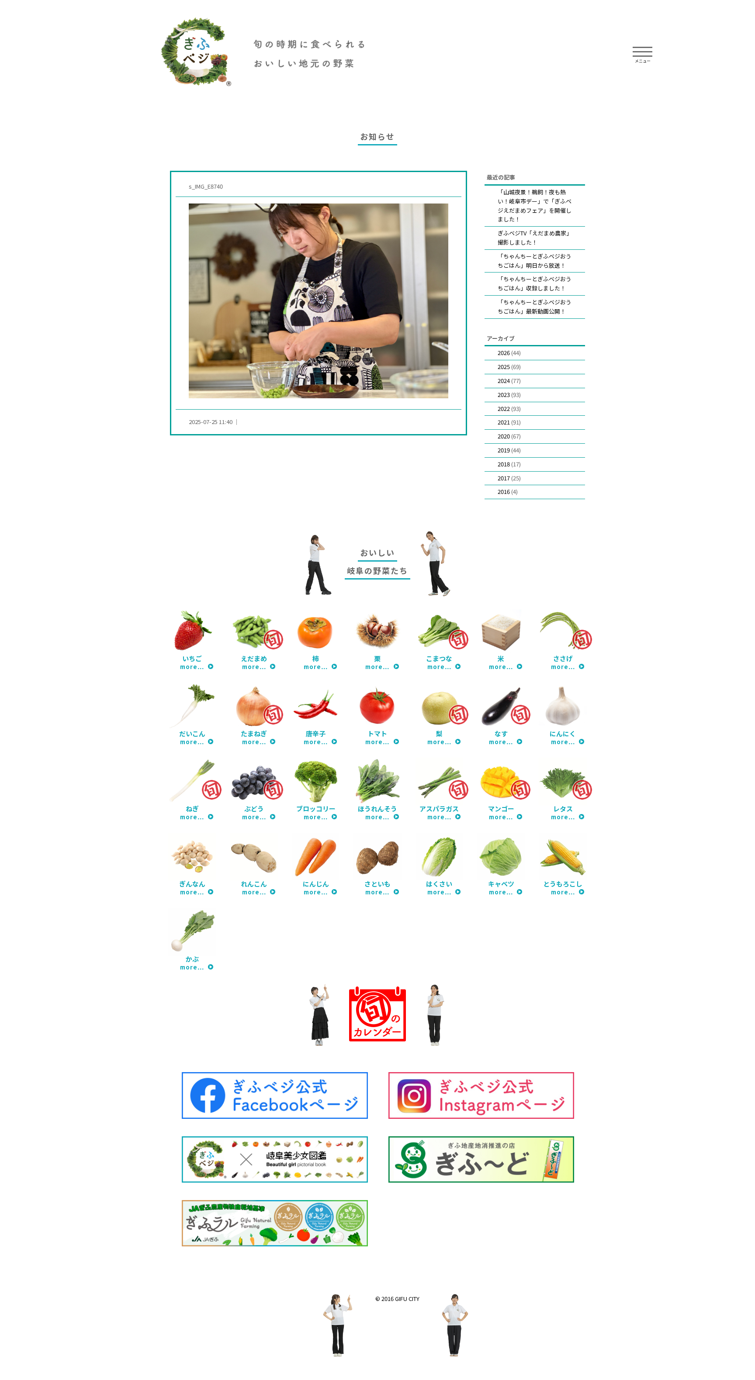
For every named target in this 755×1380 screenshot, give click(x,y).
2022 (504, 408)
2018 (504, 464)
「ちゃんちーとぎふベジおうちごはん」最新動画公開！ (534, 306)
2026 (504, 352)
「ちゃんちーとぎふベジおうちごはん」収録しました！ (534, 283)
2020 (504, 436)
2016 (504, 491)
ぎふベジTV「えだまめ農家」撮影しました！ (535, 237)
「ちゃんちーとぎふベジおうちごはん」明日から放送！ (534, 260)
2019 (504, 450)
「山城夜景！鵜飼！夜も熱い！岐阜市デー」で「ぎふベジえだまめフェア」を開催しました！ (534, 205)
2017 (504, 478)
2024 (504, 380)
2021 (504, 422)
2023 (504, 394)
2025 (504, 366)
